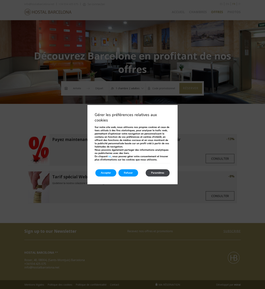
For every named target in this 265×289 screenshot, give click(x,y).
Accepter (106, 173)
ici (109, 156)
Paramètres (157, 173)
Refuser (128, 173)
